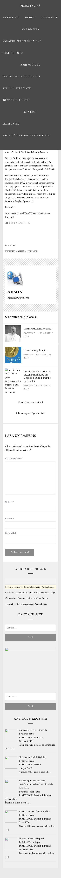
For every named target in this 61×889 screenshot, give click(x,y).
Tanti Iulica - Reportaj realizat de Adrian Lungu (26, 604)
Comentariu (13, 458)
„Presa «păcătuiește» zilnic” (38, 328)
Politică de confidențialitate (26, 135)
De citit (37, 764)
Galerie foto (12, 53)
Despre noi (11, 17)
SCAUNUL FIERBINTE (16, 88)
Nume (9, 502)
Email (9, 518)
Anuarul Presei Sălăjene (21, 41)
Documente (49, 17)
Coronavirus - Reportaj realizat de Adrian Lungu (26, 598)
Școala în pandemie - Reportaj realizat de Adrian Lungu (29, 587)
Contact (30, 112)
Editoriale (38, 737)
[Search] (30, 146)
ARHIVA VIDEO (30, 65)
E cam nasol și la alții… (36, 350)
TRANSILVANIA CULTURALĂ (21, 76)
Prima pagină (30, 6)
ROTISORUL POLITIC (16, 100)
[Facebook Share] (45, 230)
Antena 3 (21, 251)
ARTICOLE (10, 246)
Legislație (10, 124)
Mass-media (30, 29)
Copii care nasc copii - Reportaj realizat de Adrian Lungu (30, 592)
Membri (30, 17)
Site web (10, 533)
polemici (32, 251)
